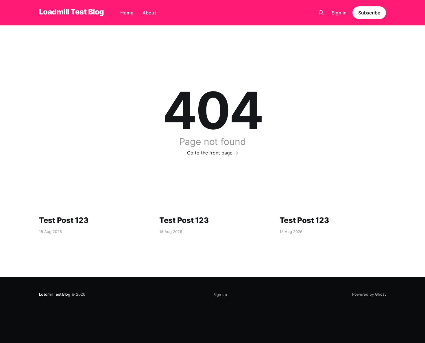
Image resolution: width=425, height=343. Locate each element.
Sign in (339, 13)
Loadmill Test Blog (71, 12)
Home (126, 13)
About (149, 13)
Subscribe (369, 13)
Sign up (220, 294)
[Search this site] (321, 12)
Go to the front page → (212, 153)
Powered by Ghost (369, 294)
